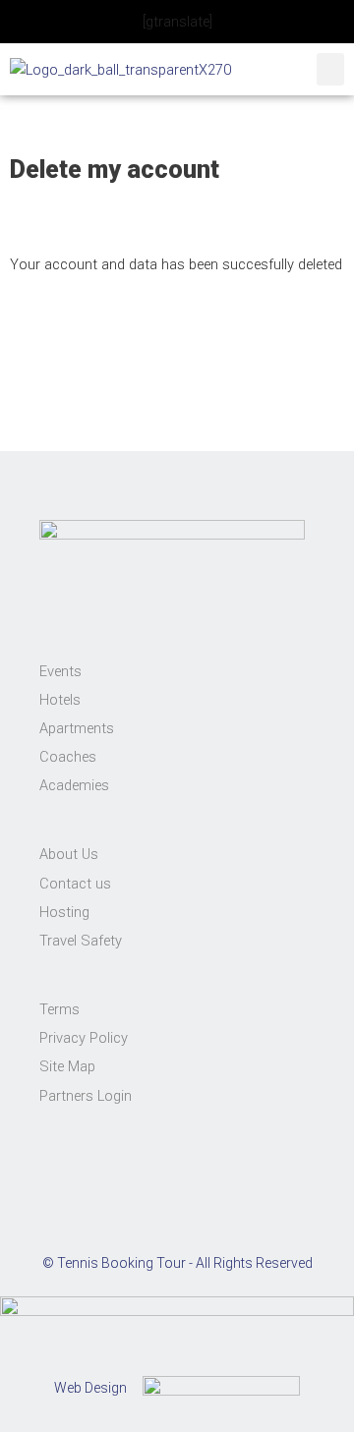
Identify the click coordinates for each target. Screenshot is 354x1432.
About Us (68, 854)
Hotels (60, 700)
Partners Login (85, 1096)
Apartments (76, 728)
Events (60, 671)
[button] (330, 69)
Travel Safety (80, 940)
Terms (59, 1009)
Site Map (67, 1066)
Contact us (75, 883)
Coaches (67, 757)
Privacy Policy (83, 1038)
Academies (74, 785)
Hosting (64, 912)
